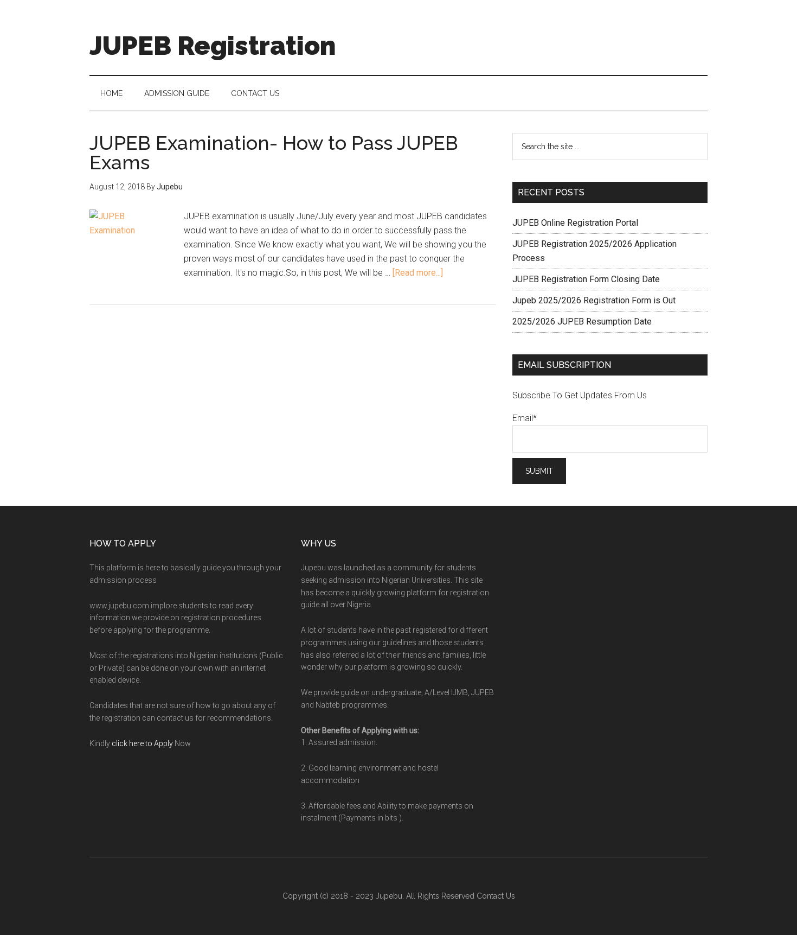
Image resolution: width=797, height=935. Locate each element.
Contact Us (496, 896)
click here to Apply (142, 743)
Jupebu (389, 896)
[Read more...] (418, 273)
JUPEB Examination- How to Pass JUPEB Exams (273, 152)
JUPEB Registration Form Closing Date (586, 279)
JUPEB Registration (212, 45)
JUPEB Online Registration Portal (575, 223)
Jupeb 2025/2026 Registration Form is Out (594, 300)
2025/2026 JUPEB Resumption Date (582, 321)
